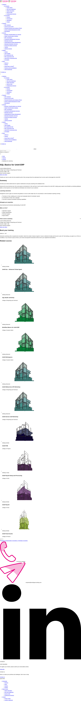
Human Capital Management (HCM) (12, 29)
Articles (6, 52)
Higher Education (10, 10)
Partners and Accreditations (10, 68)
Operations (9, 20)
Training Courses (8, 48)
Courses (4, 159)
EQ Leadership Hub (8, 55)
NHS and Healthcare (11, 9)
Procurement (9, 18)
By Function (7, 15)
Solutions (4, 4)
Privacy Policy (7, 698)
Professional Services (11, 14)
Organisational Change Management (12, 42)
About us (6, 63)
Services (4, 32)
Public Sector (9, 7)
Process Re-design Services (10, 45)
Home (3, 156)
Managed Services (8, 40)
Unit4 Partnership (8, 69)
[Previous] (0, 539)
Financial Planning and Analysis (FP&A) (13, 28)
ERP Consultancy (8, 37)
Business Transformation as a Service (12, 34)
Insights (4, 50)
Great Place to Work (9, 66)
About (3, 61)
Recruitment (7, 31)
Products (4, 23)
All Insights (6, 59)
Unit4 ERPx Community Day (10, 58)
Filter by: (2, 152)
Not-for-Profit (9, 12)
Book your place (3, 174)
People (8, 21)
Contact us (3, 72)
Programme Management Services (12, 39)
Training (6, 47)
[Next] (2, 539)
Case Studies (7, 53)
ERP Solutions (7, 25)
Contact (4, 697)
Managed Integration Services (11, 44)
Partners (6, 682)
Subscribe (2, 669)
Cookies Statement (8, 700)
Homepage (4, 681)
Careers (6, 64)
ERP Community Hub (9, 56)
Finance (8, 17)
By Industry (6, 6)
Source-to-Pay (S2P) (9, 26)
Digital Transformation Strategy (11, 36)
